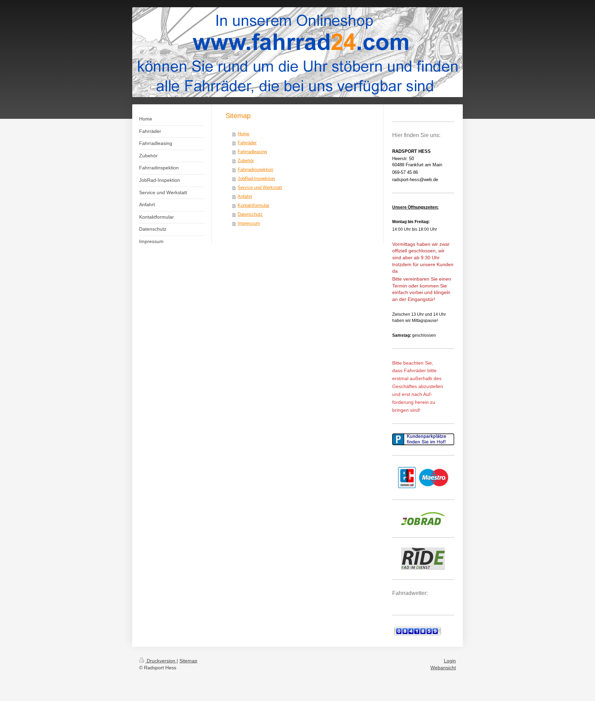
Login (450, 660)
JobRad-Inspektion (256, 178)
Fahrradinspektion (255, 169)
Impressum (249, 223)
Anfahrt (245, 196)
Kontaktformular (253, 205)
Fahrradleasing (252, 151)
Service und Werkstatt (260, 187)
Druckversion (161, 660)
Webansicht (443, 667)
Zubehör (246, 160)
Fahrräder (247, 142)
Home (243, 133)
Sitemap (188, 660)
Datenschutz (250, 214)
